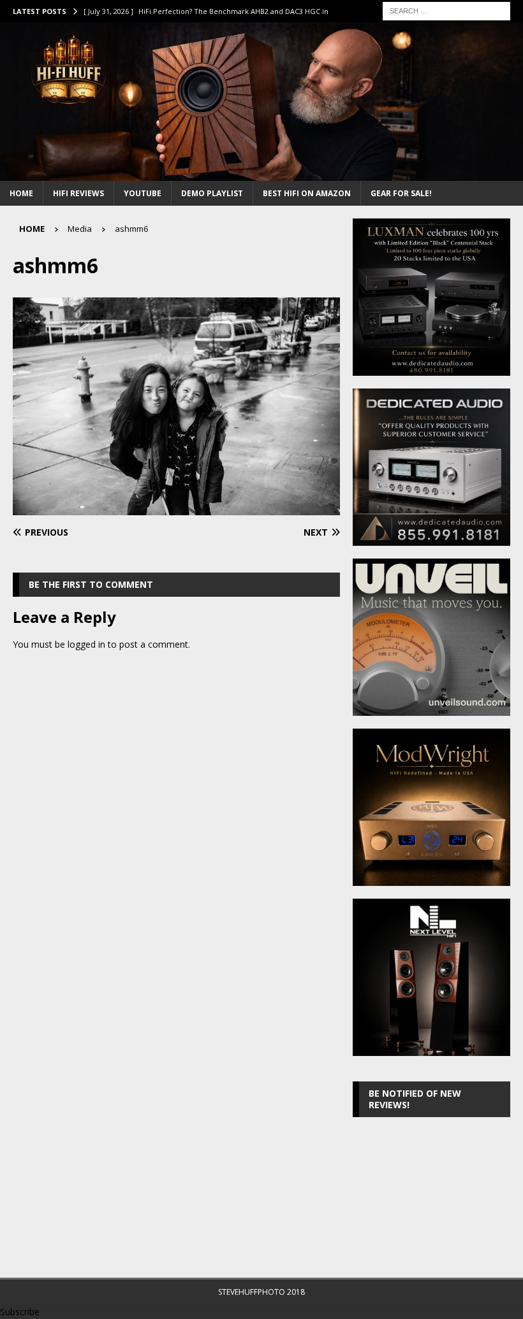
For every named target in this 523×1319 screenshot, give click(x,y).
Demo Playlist (212, 193)
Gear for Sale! (401, 193)
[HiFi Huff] (261, 173)
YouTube (142, 193)
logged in (86, 644)
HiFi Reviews (78, 193)
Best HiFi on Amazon (307, 193)
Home (21, 193)
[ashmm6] (176, 508)
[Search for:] (446, 10)
